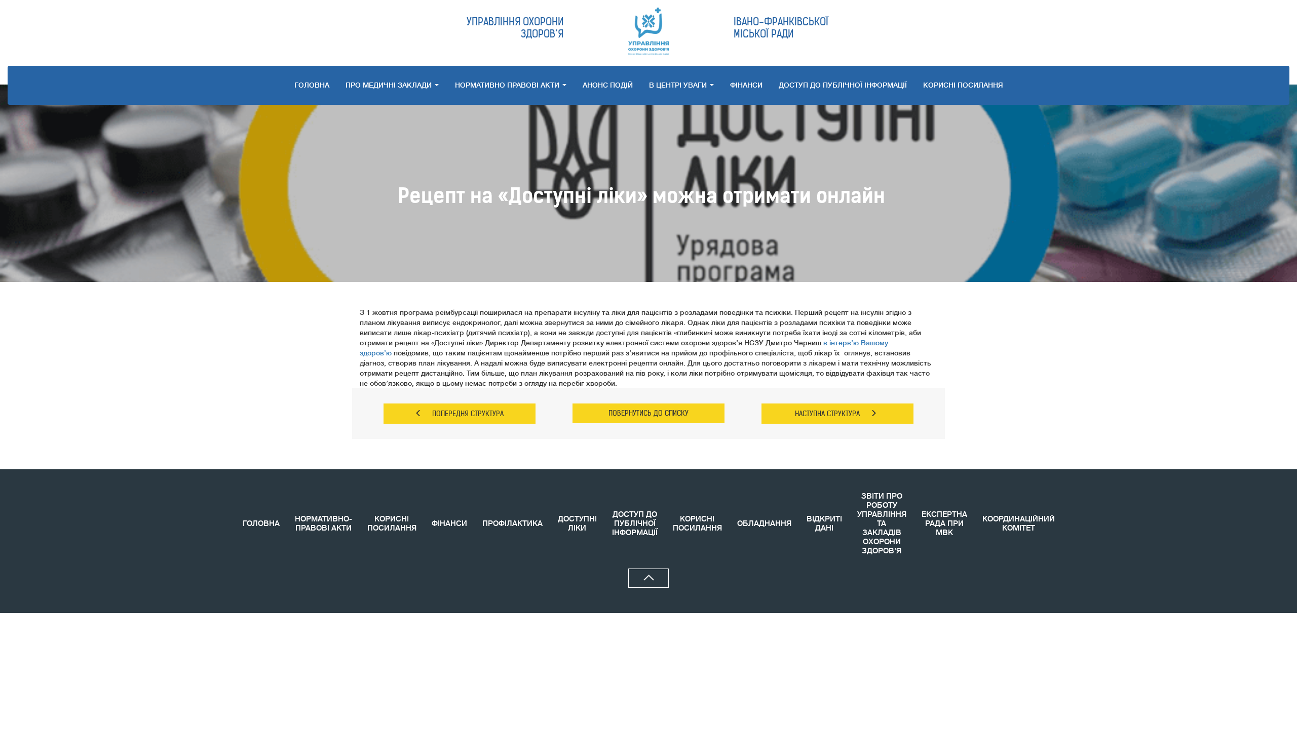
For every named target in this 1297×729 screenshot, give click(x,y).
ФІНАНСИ (746, 85)
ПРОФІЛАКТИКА (512, 523)
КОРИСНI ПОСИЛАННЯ (963, 85)
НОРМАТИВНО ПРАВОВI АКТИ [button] (508, 85)
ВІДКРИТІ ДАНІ (824, 524)
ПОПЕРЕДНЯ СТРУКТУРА (468, 413)
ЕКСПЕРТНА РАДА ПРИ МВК (944, 523)
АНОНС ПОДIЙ (608, 85)
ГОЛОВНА (311, 85)
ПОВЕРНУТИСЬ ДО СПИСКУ (648, 413)
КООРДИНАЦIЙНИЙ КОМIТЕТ (1018, 524)
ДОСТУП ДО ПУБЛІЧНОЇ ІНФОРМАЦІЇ (843, 85)
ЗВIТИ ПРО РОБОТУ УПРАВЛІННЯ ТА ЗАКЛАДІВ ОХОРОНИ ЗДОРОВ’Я (881, 523)
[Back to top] (648, 578)
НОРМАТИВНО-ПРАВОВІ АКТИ (323, 524)
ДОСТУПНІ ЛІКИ (577, 524)
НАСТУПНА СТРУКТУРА (827, 413)
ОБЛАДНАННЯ (764, 523)
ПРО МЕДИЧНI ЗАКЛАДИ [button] (390, 85)
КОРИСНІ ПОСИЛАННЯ (391, 524)
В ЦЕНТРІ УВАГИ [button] (679, 85)
